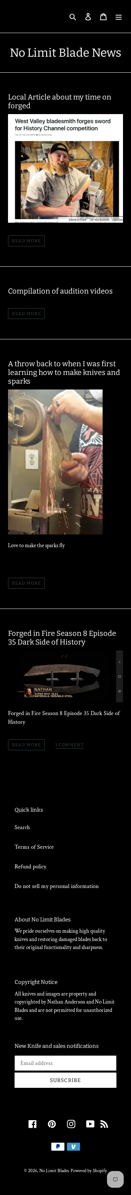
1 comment (69, 744)
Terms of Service (34, 847)
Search (22, 827)
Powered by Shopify (89, 1171)
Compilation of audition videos (60, 291)
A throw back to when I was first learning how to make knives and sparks (64, 372)
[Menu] (118, 16)
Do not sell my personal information (57, 886)
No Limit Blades (54, 1171)
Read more (26, 240)
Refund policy (30, 867)
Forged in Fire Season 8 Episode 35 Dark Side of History (62, 637)
